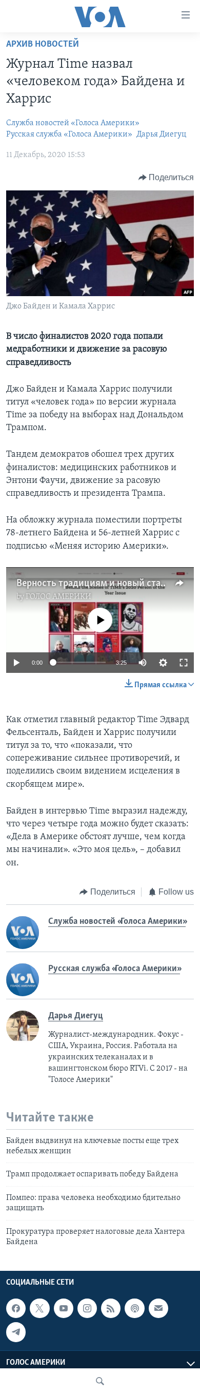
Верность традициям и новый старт (93, 583)
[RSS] (111, 1308)
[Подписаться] (158, 1308)
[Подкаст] (134, 1308)
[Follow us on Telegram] (16, 1332)
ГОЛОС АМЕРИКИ (58, 597)
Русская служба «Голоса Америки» (69, 134)
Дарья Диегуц (161, 134)
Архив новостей (42, 44)
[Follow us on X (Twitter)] (39, 1308)
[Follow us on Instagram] (87, 1308)
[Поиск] (100, 1381)
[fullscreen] (183, 662)
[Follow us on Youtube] (63, 1308)
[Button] (166, 177)
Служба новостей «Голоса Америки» (72, 123)
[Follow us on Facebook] (16, 1308)
